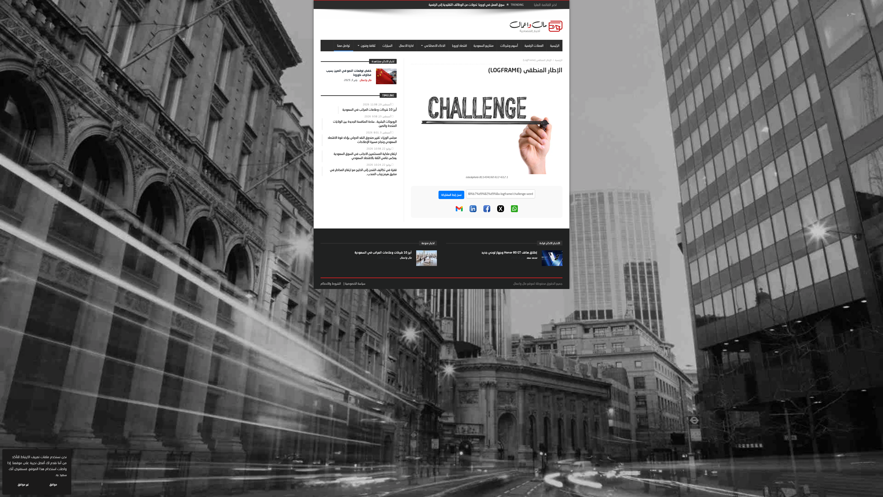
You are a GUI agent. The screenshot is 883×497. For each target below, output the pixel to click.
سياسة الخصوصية (355, 283)
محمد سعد (531, 257)
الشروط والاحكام (331, 283)
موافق (53, 484)
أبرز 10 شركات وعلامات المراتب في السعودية (383, 252)
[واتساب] (514, 208)
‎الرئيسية (558, 59)
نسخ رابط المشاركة (451, 194)
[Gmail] (459, 208)
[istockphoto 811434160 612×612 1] (486, 128)
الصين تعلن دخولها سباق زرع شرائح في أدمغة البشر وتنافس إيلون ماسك (463, 4)
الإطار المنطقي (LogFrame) (537, 59)
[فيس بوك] (487, 208)
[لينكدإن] (473, 208)
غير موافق (23, 484)
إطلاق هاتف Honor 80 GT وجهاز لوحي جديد (509, 252)
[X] (500, 208)
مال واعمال (365, 79)
